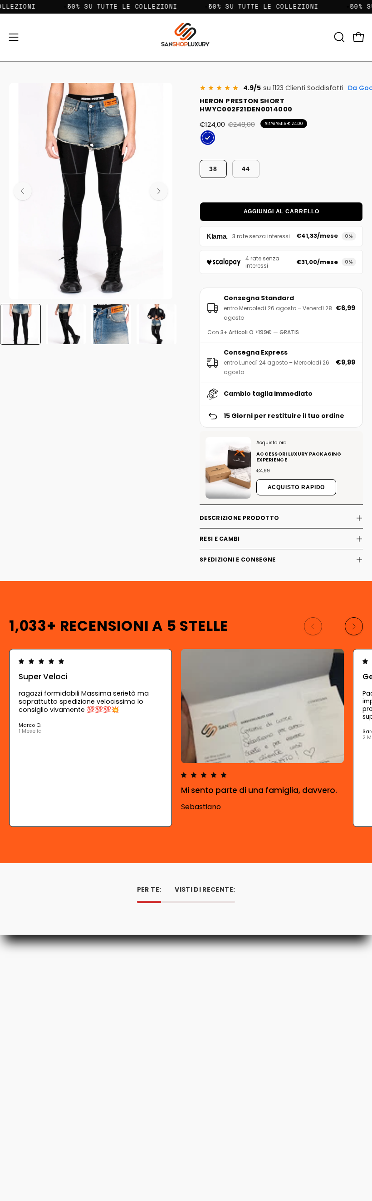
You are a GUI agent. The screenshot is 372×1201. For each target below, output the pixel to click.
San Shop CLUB (218, 1021)
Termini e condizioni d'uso (234, 1008)
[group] (186, 737)
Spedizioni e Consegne (237, 559)
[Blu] (208, 137)
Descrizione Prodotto (239, 518)
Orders (19, 1104)
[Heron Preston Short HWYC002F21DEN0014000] (20, 324)
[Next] (159, 191)
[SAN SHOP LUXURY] (186, 37)
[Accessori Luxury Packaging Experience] (228, 468)
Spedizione (212, 996)
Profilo (19, 1116)
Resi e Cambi (220, 539)
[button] (338, 37)
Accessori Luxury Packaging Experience (298, 457)
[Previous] (23, 191)
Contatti (208, 970)
